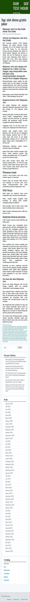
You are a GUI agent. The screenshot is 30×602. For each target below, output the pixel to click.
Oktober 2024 (9, 467)
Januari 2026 (9, 424)
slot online (6, 573)
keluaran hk (7, 570)
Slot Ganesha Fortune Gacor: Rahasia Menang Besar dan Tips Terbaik (15, 381)
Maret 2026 (9, 418)
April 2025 (8, 450)
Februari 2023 (9, 525)
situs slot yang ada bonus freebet (18, 335)
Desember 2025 (10, 427)
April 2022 (8, 545)
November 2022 (10, 534)
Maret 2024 (9, 488)
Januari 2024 (9, 493)
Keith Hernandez (17, 34)
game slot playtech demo (20, 334)
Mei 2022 (8, 542)
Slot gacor (6, 580)
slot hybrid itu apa (6, 338)
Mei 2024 (8, 482)
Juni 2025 (8, 444)
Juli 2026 (8, 407)
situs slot (6, 564)
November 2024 (10, 464)
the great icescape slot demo (13, 339)
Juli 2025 (8, 441)
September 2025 (10, 435)
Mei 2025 (8, 447)
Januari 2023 (9, 528)
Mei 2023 (8, 516)
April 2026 (8, 415)
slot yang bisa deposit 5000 (15, 338)
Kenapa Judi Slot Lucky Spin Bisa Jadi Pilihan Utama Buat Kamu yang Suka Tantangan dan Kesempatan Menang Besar (15, 388)
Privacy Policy (24, 599)
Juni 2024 (8, 479)
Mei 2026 (8, 412)
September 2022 (10, 540)
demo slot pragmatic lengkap (14, 332)
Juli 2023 (8, 511)
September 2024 (10, 470)
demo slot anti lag (15, 329)
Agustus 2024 (9, 473)
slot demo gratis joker (15, 336)
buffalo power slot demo (9, 328)
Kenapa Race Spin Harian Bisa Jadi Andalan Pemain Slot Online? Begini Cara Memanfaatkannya (15, 368)
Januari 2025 (9, 459)
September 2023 (10, 505)
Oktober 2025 (9, 433)
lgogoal (6, 577)
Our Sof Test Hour (21, 6)
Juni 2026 (8, 409)
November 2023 (10, 499)
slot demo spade (23, 336)
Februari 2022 (9, 551)
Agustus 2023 (9, 508)
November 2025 (10, 430)
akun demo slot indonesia (11, 326)
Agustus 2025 (9, 438)
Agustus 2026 (9, 404)
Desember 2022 (10, 531)
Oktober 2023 (9, 502)
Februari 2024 (9, 490)
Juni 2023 (8, 514)
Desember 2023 (10, 496)
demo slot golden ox (11, 331)
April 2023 (8, 519)
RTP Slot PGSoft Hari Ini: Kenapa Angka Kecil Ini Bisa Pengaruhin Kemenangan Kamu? (16, 375)
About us (9, 599)
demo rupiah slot (7, 329)
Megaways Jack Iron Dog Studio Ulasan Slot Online (14, 30)
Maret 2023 (9, 522)
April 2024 (8, 485)
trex (9, 596)
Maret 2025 (9, 453)
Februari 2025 (9, 456)
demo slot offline (19, 331)
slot (5, 567)
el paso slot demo (10, 334)
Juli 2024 (8, 476)
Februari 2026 (9, 421)
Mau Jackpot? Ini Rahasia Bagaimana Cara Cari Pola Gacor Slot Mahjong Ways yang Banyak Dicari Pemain (16, 361)
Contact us (16, 599)
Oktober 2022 (9, 537)
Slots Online (9, 325)
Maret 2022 (9, 548)
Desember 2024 (10, 461)
